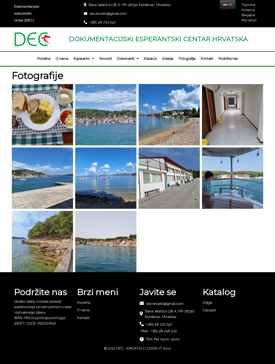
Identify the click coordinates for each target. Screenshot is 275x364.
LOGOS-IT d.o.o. (158, 348)
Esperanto (81, 59)
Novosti (105, 59)
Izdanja (167, 59)
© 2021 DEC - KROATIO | (124, 348)
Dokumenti (125, 59)
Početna (43, 59)
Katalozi (150, 59)
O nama (62, 59)
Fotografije (187, 59)
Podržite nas (228, 59)
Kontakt (207, 59)
